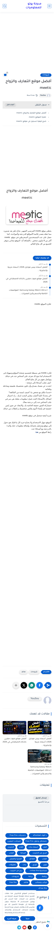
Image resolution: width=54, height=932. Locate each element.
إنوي (45, 865)
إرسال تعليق (41, 798)
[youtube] (24, 927)
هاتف (23, 672)
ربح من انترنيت (16, 871)
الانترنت (11, 847)
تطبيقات (12, 865)
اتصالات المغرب (14, 841)
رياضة (44, 877)
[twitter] (30, 927)
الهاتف (32, 859)
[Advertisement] (27, 44)
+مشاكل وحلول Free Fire (36, 841)
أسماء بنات (33, 847)
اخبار (45, 847)
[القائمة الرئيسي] (49, 6)
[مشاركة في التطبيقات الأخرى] (16, 685)
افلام (21, 847)
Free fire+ (42, 888)
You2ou (43, 95)
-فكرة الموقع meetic (37, 117)
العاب (44, 859)
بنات (24, 865)
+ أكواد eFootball (40, 835)
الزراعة (23, 853)
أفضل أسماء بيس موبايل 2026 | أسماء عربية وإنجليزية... (27, 269)
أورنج (35, 865)
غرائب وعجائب (41, 882)
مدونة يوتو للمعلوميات (33, 5)
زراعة (30, 877)
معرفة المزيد (11, 918)
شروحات (45, 75)
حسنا (27, 918)
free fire (13, 882)
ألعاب (11, 853)
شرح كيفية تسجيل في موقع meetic (31, 121)
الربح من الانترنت (40, 853)
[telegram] (19, 927)
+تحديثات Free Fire (18, 835)
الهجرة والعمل (16, 859)
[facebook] (40, 908)
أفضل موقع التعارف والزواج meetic (31, 113)
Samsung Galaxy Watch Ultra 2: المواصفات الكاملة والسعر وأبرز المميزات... (28, 292)
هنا (37, 432)
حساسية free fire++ (38, 871)
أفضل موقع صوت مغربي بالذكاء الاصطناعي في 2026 (26, 280)
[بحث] (5, 6)
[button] (39, 685)
